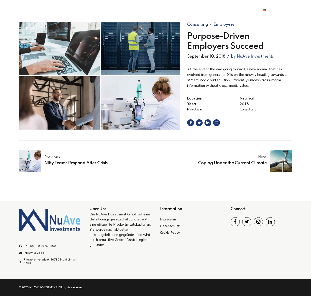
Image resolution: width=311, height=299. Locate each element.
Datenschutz (170, 226)
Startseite (167, 10)
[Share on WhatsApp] (216, 122)
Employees (224, 25)
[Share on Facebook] (190, 122)
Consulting (197, 25)
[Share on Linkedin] (207, 122)
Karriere (220, 10)
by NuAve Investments (252, 56)
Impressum (168, 219)
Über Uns (194, 10)
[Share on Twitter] (199, 122)
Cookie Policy (170, 232)
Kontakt (244, 10)
